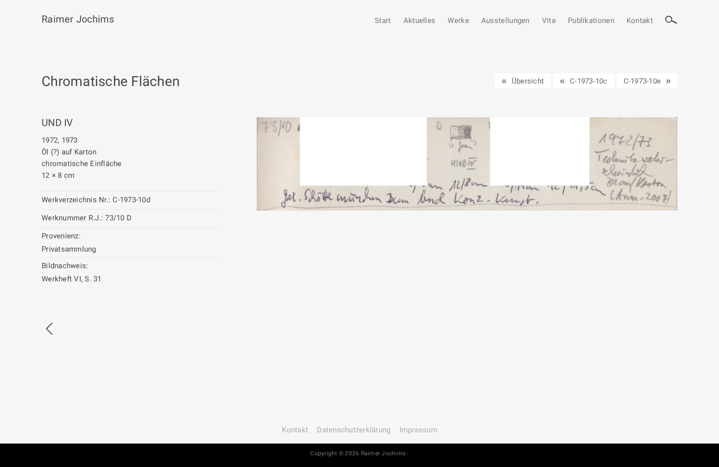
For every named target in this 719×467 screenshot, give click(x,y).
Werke (458, 21)
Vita (549, 21)
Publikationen (591, 21)
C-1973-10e (642, 81)
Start (383, 21)
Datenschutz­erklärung (353, 430)
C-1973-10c (588, 81)
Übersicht (528, 81)
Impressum (418, 430)
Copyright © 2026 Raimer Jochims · (359, 453)
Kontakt (640, 21)
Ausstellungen (505, 21)
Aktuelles (420, 21)
